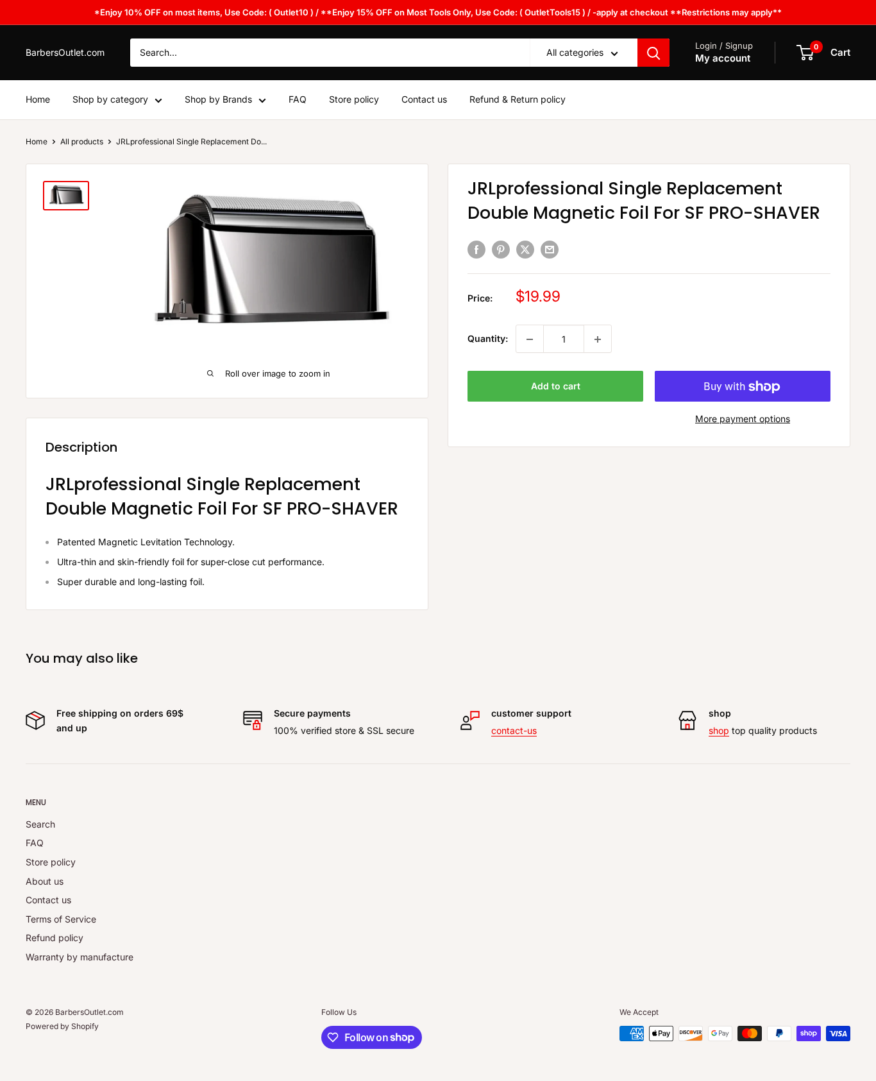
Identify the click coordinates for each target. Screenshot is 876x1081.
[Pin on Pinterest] (501, 249)
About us (44, 881)
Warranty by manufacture (79, 956)
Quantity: (487, 339)
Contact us (424, 99)
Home (38, 99)
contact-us (514, 730)
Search (40, 824)
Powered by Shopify (62, 1026)
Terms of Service (61, 919)
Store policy (354, 99)
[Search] (653, 52)
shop (719, 730)
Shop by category (110, 99)
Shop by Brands (218, 99)
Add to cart (555, 386)
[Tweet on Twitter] (525, 249)
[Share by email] (550, 249)
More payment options (742, 419)
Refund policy (54, 937)
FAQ (298, 99)
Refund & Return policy (517, 99)
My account (722, 59)
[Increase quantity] (597, 339)
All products (81, 141)
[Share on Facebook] (476, 249)
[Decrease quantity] (529, 339)
